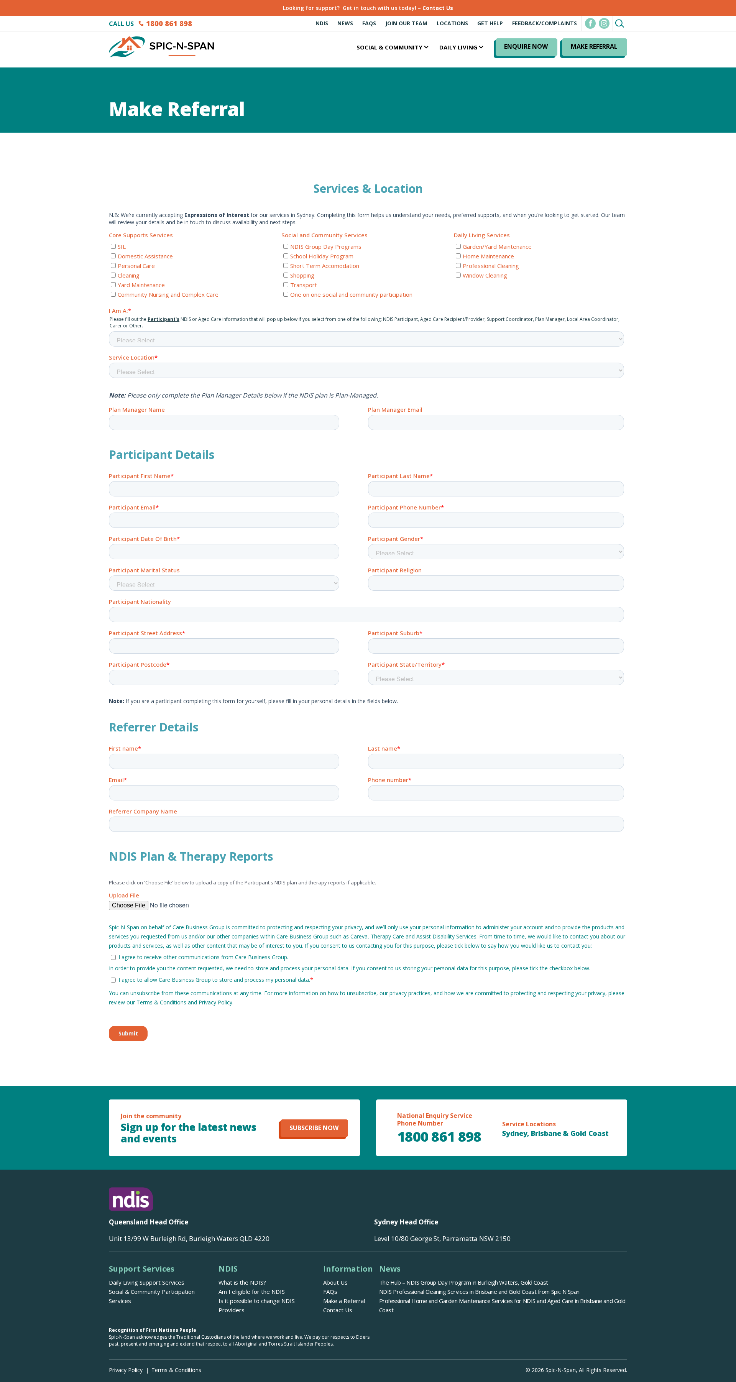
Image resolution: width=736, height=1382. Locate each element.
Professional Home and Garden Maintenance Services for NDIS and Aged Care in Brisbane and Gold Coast (502, 1305)
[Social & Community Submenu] (425, 47)
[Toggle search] (620, 23)
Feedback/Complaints (544, 23)
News (345, 23)
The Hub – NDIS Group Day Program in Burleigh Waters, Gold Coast (463, 1282)
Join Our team (406, 23)
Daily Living (458, 47)
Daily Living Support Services (146, 1282)
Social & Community (389, 47)
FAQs (369, 23)
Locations (452, 23)
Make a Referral (344, 1301)
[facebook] (590, 23)
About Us (335, 1282)
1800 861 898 (169, 23)
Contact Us (437, 8)
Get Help (490, 23)
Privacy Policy (126, 1370)
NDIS (321, 23)
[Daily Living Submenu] (480, 47)
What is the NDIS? (242, 1282)
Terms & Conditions (176, 1370)
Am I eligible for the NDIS (252, 1291)
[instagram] (604, 23)
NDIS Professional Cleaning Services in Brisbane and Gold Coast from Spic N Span (479, 1291)
